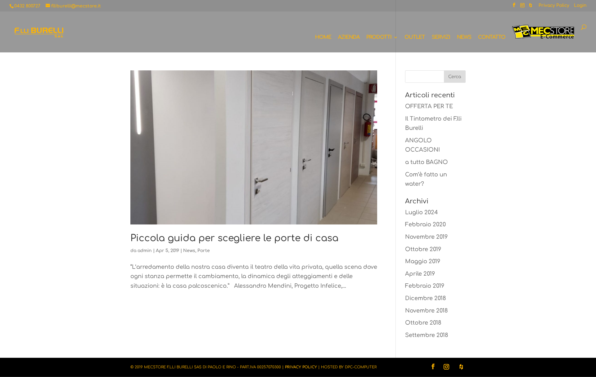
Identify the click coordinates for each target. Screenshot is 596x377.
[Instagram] (522, 7)
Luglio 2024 (421, 212)
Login (580, 5)
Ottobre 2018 (423, 323)
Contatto (491, 37)
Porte (203, 250)
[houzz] (530, 7)
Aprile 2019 (420, 274)
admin (145, 250)
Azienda (348, 37)
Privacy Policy (554, 5)
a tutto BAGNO (426, 162)
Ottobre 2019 (423, 249)
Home (323, 37)
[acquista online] (543, 38)
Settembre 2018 (426, 335)
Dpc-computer (361, 367)
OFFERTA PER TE (429, 106)
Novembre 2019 (426, 237)
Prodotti (378, 37)
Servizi (441, 37)
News (464, 37)
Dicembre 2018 (425, 298)
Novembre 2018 (426, 311)
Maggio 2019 (422, 261)
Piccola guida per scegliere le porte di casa (234, 238)
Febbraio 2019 (424, 286)
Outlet (414, 37)
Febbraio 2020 (425, 224)
